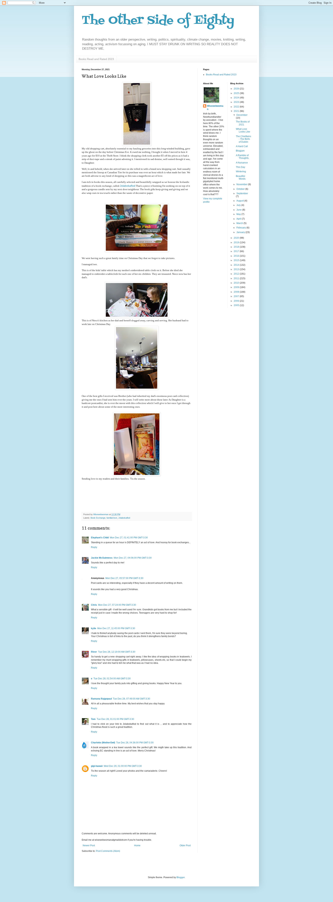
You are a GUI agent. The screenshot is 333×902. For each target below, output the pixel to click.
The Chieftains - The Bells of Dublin (243, 139)
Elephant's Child (100, 537)
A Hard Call (242, 146)
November (242, 184)
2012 (237, 273)
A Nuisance (242, 162)
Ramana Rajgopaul (101, 698)
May (238, 214)
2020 (237, 238)
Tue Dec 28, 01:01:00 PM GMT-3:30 (115, 719)
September (242, 193)
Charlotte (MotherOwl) (103, 742)
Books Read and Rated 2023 (96, 59)
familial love (112, 518)
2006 (237, 301)
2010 (237, 283)
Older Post (185, 845)
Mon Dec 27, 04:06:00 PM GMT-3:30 (133, 557)
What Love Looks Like (243, 130)
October (240, 189)
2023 (237, 102)
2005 (237, 305)
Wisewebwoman (215, 108)
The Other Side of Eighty (158, 20)
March (240, 223)
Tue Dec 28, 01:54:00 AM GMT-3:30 (112, 678)
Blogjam (240, 150)
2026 (237, 88)
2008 (237, 292)
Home (137, 845)
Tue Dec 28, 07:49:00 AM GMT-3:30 (131, 698)
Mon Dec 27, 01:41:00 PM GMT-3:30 (129, 537)
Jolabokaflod (127, 185)
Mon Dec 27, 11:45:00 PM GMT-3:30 (116, 628)
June (239, 209)
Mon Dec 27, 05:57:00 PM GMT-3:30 (124, 578)
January (241, 232)
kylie (93, 628)
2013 (237, 269)
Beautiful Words (241, 177)
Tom (93, 719)
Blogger (181, 877)
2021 (237, 111)
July (238, 205)
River (94, 651)
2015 (237, 260)
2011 (237, 278)
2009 (237, 287)
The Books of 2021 (243, 123)
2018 (237, 247)
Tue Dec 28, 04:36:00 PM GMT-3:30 (135, 742)
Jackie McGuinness (102, 557)
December (241, 115)
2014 (237, 265)
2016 (237, 256)
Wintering (241, 171)
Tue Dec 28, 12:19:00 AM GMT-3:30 (116, 651)
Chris (94, 605)
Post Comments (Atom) (108, 851)
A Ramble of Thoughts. (242, 156)
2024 (237, 97)
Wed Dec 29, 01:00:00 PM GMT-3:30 (123, 766)
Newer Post (89, 845)
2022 (237, 106)
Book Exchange (98, 518)
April (239, 218)
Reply (94, 547)
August (240, 200)
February (241, 227)
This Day (240, 167)
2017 (237, 251)
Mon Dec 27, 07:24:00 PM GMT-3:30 (117, 605)
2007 (237, 296)
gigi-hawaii (97, 766)
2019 (237, 242)
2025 (237, 93)
